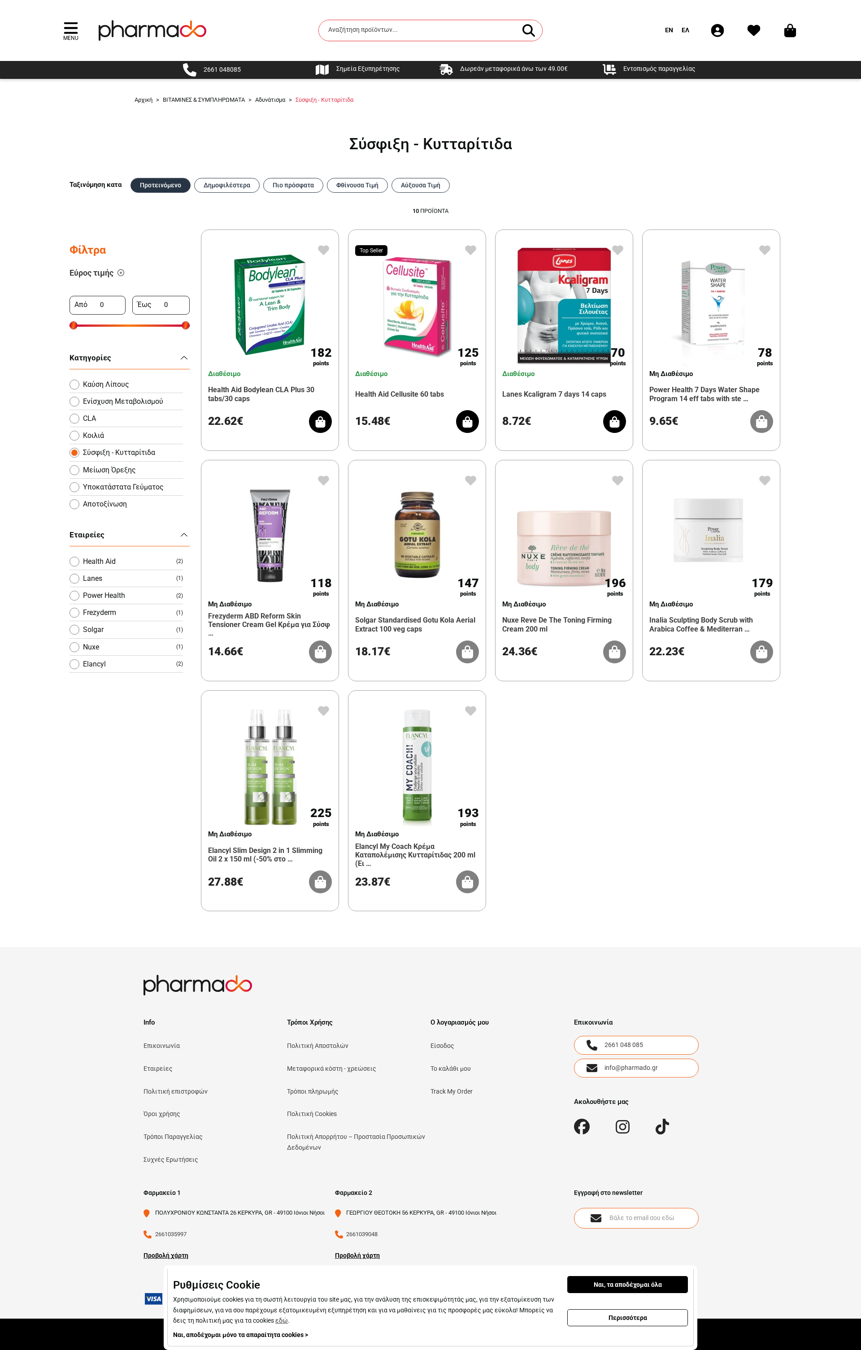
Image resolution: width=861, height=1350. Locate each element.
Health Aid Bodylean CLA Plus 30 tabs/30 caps (261, 393)
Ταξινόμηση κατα (96, 185)
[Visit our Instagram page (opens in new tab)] (623, 1127)
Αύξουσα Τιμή (420, 185)
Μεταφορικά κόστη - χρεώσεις (331, 1068)
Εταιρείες (158, 1068)
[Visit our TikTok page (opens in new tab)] (663, 1126)
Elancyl (133, 664)
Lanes (133, 578)
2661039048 (362, 1234)
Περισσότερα (628, 1317)
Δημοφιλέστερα (227, 185)
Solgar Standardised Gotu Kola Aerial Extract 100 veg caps (415, 624)
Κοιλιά (93, 435)
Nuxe (133, 647)
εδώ (281, 1320)
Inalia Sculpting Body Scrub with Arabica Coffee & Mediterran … (701, 624)
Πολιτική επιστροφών (176, 1091)
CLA (89, 418)
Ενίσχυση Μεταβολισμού (123, 401)
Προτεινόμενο (160, 185)
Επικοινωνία (162, 1045)
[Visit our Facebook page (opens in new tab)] (582, 1126)
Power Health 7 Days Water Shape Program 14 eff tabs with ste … (704, 393)
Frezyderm (133, 612)
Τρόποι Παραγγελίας (173, 1136)
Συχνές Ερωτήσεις (171, 1159)
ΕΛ (685, 30)
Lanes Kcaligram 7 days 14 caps (554, 394)
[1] (120, 273)
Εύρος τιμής (91, 272)
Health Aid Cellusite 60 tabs (399, 394)
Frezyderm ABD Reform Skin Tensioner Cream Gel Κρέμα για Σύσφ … (269, 624)
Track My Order (451, 1091)
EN (669, 30)
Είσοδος (442, 1045)
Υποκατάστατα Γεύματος (123, 487)
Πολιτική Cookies (312, 1113)
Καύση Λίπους (106, 384)
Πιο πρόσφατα (293, 185)
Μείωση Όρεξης (109, 470)
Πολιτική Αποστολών (317, 1045)
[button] (71, 30)
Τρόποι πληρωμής (313, 1091)
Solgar (133, 629)
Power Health (133, 595)
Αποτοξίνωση (105, 504)
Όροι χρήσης (162, 1113)
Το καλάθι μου (450, 1068)
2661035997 (171, 1234)
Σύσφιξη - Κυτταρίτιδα (119, 452)
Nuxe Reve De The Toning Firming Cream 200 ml (557, 624)
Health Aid (133, 561)
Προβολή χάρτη (166, 1255)
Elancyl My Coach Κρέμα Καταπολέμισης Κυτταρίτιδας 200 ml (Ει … (415, 855)
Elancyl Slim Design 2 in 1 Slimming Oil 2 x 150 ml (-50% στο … (265, 854)
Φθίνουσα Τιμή (357, 185)
